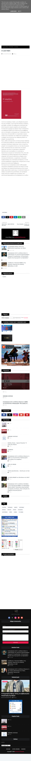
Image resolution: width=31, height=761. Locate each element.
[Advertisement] (15, 27)
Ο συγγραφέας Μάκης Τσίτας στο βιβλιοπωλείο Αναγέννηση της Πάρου (17, 247)
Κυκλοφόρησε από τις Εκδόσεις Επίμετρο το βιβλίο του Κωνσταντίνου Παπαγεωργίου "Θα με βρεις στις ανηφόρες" (15, 402)
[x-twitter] (9, 414)
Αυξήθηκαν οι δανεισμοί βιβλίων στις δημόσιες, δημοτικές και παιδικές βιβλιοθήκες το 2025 (17, 264)
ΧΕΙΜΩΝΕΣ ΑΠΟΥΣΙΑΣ (8, 396)
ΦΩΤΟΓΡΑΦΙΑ (4, 512)
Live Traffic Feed (9, 517)
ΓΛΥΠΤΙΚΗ (4, 507)
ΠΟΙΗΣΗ (14, 509)
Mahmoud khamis (4, 366)
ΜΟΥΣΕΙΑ (4, 509)
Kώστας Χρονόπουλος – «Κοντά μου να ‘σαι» (19, 471)
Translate (26, 317)
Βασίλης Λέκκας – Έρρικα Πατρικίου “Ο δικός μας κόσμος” (17, 443)
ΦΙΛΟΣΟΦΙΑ (20, 509)
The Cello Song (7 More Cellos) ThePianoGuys (16, 366)
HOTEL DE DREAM (12, 464)
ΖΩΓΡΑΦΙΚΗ (10, 507)
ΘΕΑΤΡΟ (15, 507)
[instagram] (15, 414)
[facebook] (3, 414)
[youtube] (21, 414)
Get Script (5, 536)
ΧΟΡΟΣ (10, 512)
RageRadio (23, 749)
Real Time (9, 536)
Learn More (13, 11)
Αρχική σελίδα (5, 46)
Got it (19, 11)
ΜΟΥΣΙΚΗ (9, 509)
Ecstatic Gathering (16, 749)
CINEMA (15, 512)
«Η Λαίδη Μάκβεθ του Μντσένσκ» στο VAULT (18, 477)
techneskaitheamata (7, 53)
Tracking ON (14, 536)
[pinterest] (27, 414)
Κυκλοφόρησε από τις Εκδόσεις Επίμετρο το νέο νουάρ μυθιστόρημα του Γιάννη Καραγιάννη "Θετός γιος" (18, 670)
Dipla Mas (8, 749)
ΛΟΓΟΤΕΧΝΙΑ (11, 46)
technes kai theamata (19, 751)
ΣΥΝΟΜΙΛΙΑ (10, 449)
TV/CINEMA (21, 512)
